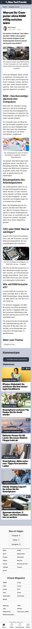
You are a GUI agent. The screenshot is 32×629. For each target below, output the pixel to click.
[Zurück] (1, 2)
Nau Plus (19, 560)
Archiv (5, 570)
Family (5, 589)
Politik (19, 550)
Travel (19, 592)
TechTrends (20, 596)
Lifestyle (5, 567)
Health (5, 582)
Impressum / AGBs (23, 611)
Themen (19, 567)
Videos (5, 560)
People (5, 557)
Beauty (5, 599)
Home (5, 7)
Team (19, 605)
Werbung (5, 605)
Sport (4, 553)
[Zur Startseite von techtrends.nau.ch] (16, 2)
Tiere (4, 592)
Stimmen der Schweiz (23, 564)
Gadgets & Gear (14, 7)
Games (5, 564)
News (4, 550)
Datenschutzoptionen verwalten (9, 614)
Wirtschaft (20, 557)
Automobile (6, 596)
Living (19, 582)
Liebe (4, 586)
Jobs (4, 608)
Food (18, 589)
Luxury (19, 586)
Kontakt (19, 608)
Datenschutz (7, 611)
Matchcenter (21, 553)
